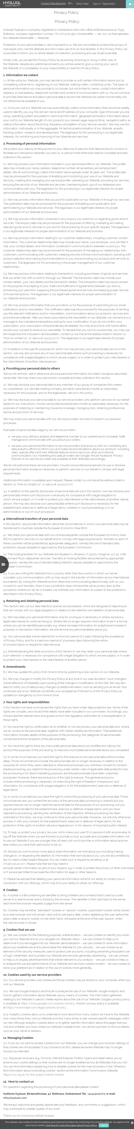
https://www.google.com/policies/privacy (48, 1003)
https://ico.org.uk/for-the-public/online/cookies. (34, 1074)
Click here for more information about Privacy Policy (71, 1125)
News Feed (82, 3)
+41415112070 (51, 338)
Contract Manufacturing (53, 3)
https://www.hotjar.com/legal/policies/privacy (36, 1007)
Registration (109, 3)
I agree (103, 1125)
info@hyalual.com (14, 863)
